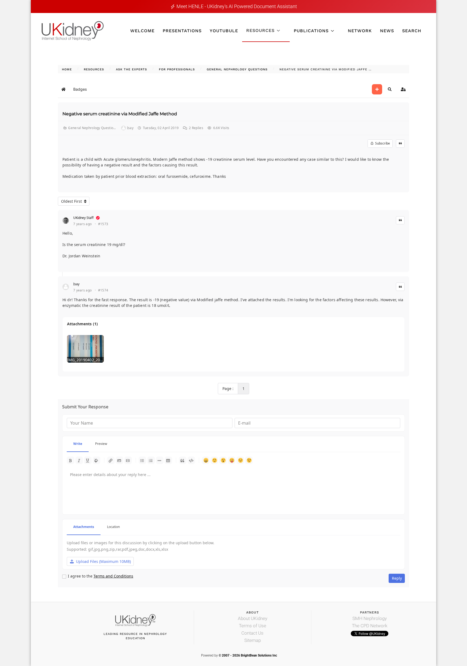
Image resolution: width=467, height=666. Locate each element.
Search (411, 30)
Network (360, 30)
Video (128, 460)
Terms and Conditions (113, 576)
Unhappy (240, 460)
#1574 (103, 290)
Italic (79, 460)
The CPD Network (369, 625)
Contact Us (252, 633)
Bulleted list (142, 460)
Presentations (182, 30)
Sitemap (252, 640)
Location (113, 526)
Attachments (83, 526)
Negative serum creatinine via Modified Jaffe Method (119, 113)
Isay (76, 284)
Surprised (223, 460)
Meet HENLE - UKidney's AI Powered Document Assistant (236, 6)
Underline (88, 460)
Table (168, 460)
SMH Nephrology (369, 618)
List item (159, 460)
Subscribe (381, 143)
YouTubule (224, 30)
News (387, 30)
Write (77, 443)
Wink (249, 460)
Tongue (231, 460)
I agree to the (100, 576)
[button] (389, 89)
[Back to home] (73, 31)
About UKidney (252, 618)
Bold (70, 460)
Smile (214, 460)
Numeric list (151, 460)
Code (191, 460)
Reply (397, 578)
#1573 (103, 224)
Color (96, 460)
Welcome (142, 30)
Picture (119, 460)
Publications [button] (311, 30)
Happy (205, 460)
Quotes (182, 460)
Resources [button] (260, 30)
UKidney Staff (83, 217)
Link (111, 460)
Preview (101, 443)
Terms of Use (252, 625)
